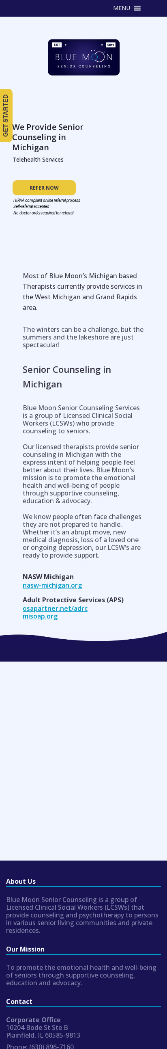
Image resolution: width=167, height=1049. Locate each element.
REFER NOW (44, 187)
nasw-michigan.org (52, 585)
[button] (121, 8)
